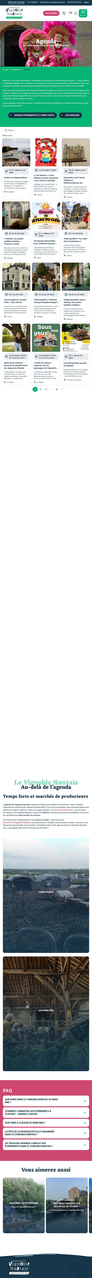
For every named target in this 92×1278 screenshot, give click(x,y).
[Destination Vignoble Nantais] (14, 13)
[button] (76, 13)
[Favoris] (70, 13)
